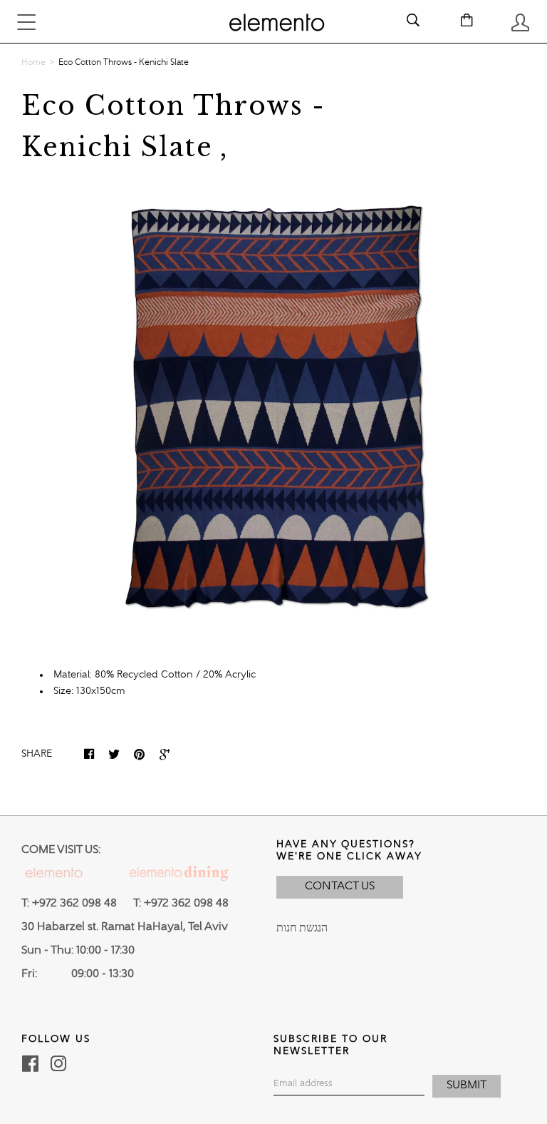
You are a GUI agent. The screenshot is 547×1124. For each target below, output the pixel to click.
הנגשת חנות (302, 928)
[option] (273, 406)
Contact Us (340, 886)
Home (33, 62)
